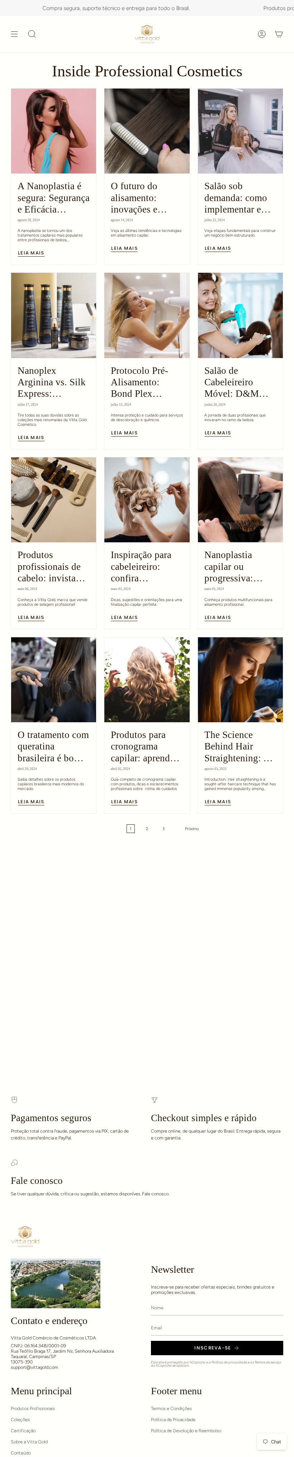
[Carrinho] (279, 34)
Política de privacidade (229, 1362)
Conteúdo (21, 1453)
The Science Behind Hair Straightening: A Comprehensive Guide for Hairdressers (237, 746)
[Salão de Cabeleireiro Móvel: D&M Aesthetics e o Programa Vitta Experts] (240, 315)
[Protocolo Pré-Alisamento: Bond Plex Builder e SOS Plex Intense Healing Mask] (146, 315)
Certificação (23, 1430)
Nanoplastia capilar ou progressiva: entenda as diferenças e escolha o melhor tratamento (238, 566)
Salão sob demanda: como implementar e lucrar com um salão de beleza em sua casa (235, 198)
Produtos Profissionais (33, 1408)
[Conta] (261, 34)
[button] (32, 34)
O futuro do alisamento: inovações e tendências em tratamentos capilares (139, 198)
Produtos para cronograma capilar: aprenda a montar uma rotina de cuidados (146, 746)
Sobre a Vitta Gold (29, 1441)
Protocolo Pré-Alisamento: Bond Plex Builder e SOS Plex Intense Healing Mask (139, 382)
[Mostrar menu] (14, 34)
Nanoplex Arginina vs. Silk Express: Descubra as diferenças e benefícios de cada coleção (52, 382)
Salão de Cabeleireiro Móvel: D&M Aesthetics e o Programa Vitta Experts (234, 382)
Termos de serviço (268, 1362)
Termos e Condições (171, 1408)
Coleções (20, 1419)
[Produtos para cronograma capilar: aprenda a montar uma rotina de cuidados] (146, 679)
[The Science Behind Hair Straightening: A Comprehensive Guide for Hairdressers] (240, 679)
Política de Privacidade (173, 1419)
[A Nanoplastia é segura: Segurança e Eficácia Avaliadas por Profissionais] (53, 131)
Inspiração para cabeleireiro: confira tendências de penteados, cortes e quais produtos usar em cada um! (145, 566)
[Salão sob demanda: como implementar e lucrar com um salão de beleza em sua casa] (240, 131)
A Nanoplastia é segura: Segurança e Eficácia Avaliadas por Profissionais (54, 198)
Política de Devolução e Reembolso (186, 1430)
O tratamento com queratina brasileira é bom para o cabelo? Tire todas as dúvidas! (53, 746)
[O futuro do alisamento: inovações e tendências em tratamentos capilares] (146, 131)
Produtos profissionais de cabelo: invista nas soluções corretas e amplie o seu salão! (51, 566)
